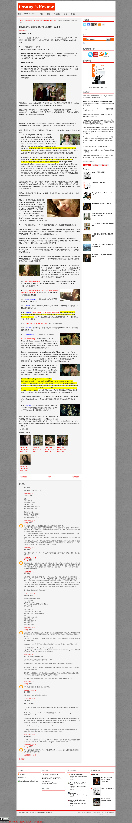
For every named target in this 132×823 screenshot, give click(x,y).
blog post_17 (103, 96)
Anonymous (86, 96)
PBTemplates (110, 812)
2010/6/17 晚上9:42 (29, 682)
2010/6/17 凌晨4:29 (29, 521)
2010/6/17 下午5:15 (29, 655)
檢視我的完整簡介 (22, 777)
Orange (26, 522)
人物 (42, 14)
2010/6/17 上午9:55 (29, 548)
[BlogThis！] (23, 429)
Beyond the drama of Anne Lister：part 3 (39, 27)
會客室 (74, 14)
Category (86, 169)
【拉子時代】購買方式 (98, 182)
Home (21, 20)
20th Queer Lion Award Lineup (78, 795)
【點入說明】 (105, 87)
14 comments (23, 30)
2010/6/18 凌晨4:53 (29, 698)
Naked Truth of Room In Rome (101, 203)
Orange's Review (34, 812)
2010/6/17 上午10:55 (30, 558)
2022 (101, 120)
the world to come (105, 137)
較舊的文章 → (76, 477)
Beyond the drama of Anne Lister (37, 449)
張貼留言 (22, 759)
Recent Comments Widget (88, 161)
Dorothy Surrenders (76, 774)
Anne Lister (28, 20)
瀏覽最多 (87, 165)
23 (96, 150)
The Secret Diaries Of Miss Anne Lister (44, 20)
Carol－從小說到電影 (98, 172)
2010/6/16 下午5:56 (29, 494)
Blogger (49, 812)
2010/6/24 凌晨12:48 (30, 745)
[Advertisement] (91, 296)
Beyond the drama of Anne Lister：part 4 (49, 449)
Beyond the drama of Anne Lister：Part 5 (24, 449)
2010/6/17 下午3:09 (29, 628)
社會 (66, 14)
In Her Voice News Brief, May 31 (79, 803)
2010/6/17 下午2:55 (29, 593)
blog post (102, 109)
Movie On (73, 793)
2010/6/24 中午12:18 (30, 755)
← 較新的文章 (23, 477)
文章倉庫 (104, 165)
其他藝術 (57, 14)
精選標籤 (95, 165)
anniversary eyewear (106, 101)
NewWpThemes (87, 812)
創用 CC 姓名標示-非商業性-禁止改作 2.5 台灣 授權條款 (25, 822)
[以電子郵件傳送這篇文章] (21, 429)
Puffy (84, 127)
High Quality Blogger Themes (106, 814)
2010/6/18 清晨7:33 (29, 735)
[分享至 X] (25, 429)
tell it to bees (100, 127)
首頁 (19, 14)
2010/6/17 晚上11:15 (30, 690)
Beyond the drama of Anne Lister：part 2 (24, 468)
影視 (49, 14)
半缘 (84, 150)
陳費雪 (85, 146)
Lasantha (104, 812)
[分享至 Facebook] (27, 429)
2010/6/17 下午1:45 (29, 572)
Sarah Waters (30, 14)
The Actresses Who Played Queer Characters (107, 779)
